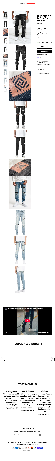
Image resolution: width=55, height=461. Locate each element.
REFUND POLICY (21, 444)
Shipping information (43, 73)
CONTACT (33, 442)
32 (47, 33)
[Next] (53, 359)
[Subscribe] (40, 435)
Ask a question (41, 78)
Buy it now (44, 51)
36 (43, 37)
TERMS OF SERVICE (32, 444)
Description (40, 69)
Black (39, 28)
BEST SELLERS (19, 442)
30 (43, 33)
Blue (45, 28)
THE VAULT (11, 442)
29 (38, 33)
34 (38, 37)
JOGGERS (27, 442)
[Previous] (3, 359)
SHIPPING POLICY (42, 442)
